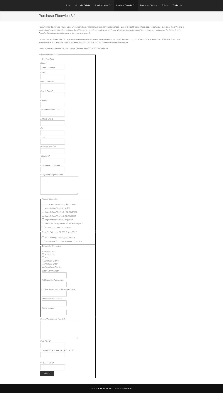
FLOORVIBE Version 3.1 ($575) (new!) (60, 204)
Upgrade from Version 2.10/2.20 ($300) (60, 212)
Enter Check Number (53, 267)
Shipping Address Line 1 (50, 109)
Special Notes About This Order (53, 319)
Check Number (48, 308)
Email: (43, 72)
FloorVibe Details (82, 5)
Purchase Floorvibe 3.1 (125, 5)
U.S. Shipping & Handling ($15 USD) (59, 238)
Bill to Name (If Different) (50, 165)
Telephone (45, 156)
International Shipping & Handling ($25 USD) (63, 241)
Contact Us (177, 5)
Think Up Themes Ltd (106, 388)
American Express (51, 261)
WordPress (128, 388)
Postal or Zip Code (48, 147)
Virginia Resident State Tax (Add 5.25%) (56, 350)
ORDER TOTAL (47, 363)
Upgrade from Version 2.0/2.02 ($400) (60, 216)
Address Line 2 (46, 119)
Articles (165, 5)
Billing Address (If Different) (51, 175)
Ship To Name (46, 91)
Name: (43, 63)
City (42, 128)
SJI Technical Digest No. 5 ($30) (57, 227)
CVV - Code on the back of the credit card (59, 289)
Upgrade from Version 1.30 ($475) (58, 220)
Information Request (148, 5)
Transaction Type (49, 252)
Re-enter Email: (47, 82)
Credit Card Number (50, 271)
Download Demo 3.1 (103, 5)
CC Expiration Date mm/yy (53, 280)
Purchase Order (50, 264)
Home (68, 5)
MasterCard (49, 255)
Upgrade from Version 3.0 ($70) (57, 208)
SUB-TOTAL (45, 341)
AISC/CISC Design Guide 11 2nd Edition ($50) (63, 224)
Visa (46, 258)
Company (44, 100)
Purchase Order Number (52, 299)
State (42, 138)
